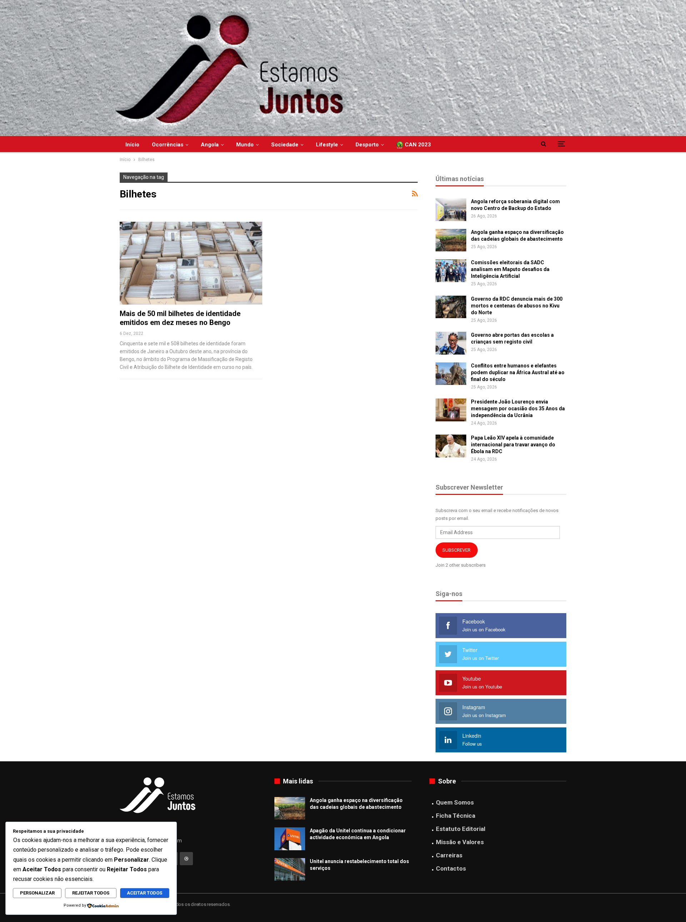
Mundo (245, 144)
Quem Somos (455, 802)
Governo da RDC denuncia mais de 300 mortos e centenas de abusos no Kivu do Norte (516, 305)
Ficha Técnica (455, 815)
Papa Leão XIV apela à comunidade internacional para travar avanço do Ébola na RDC (513, 444)
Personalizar (37, 893)
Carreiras (449, 855)
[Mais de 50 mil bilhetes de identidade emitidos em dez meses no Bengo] (191, 263)
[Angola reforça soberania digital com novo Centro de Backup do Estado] (451, 209)
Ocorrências (167, 144)
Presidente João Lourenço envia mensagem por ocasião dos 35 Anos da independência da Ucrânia (518, 408)
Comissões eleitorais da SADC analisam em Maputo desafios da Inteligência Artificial (510, 269)
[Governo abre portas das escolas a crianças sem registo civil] (451, 343)
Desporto (367, 144)
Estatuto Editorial (460, 828)
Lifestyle (327, 144)
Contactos (451, 868)
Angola (210, 144)
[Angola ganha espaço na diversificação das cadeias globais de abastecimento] (451, 240)
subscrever (456, 550)
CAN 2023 (417, 144)
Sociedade (284, 144)
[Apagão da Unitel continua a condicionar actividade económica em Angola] (289, 838)
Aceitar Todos (144, 893)
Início (132, 144)
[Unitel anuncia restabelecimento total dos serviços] (289, 869)
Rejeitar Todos (90, 893)
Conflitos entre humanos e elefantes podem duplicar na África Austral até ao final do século (518, 372)
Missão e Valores (460, 842)
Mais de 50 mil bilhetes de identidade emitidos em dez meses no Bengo (180, 318)
